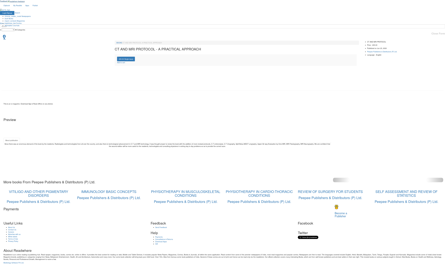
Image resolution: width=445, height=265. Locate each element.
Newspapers (18, 16)
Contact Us (12, 229)
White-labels (12, 236)
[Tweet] (222, 38)
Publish (35, 5)
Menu (2, 23)
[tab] (126, 59)
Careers (11, 232)
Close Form (438, 33)
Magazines (15, 21)
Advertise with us (14, 234)
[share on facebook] (222, 36)
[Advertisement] (352, 152)
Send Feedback (161, 227)
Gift (156, 244)
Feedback (3, 1)
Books (9, 18)
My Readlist (17, 5)
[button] (435, 180)
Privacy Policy (13, 241)
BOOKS (119, 43)
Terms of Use (13, 239)
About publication (11, 140)
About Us (11, 227)
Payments (159, 237)
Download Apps (161, 241)
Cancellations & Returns (164, 239)
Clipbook (6, 5)
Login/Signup (7, 13)
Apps (27, 5)
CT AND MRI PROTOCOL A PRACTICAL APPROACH (142, 43)
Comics (13, 23)
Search (17, 13)
